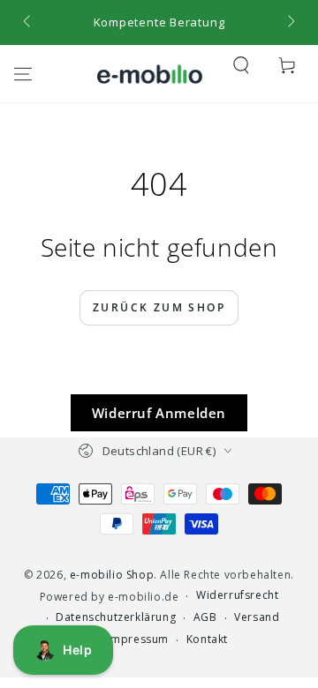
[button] (241, 65)
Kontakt (207, 639)
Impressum (138, 639)
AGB (205, 617)
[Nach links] (28, 23)
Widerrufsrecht (237, 595)
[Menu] (23, 74)
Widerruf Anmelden (159, 413)
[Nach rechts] (290, 23)
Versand (256, 617)
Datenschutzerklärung (116, 617)
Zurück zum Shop (159, 307)
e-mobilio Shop (112, 574)
